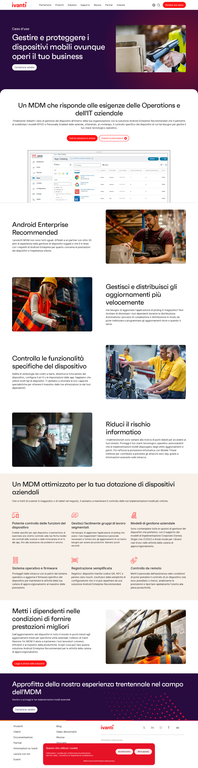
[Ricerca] (158, 4)
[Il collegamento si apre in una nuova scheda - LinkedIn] (152, 728)
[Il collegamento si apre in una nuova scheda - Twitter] (144, 728)
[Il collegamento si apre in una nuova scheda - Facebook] (169, 728)
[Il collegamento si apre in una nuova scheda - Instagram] (160, 728)
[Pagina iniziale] (19, 5)
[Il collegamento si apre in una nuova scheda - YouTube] (177, 728)
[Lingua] (153, 5)
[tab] (45, 5)
